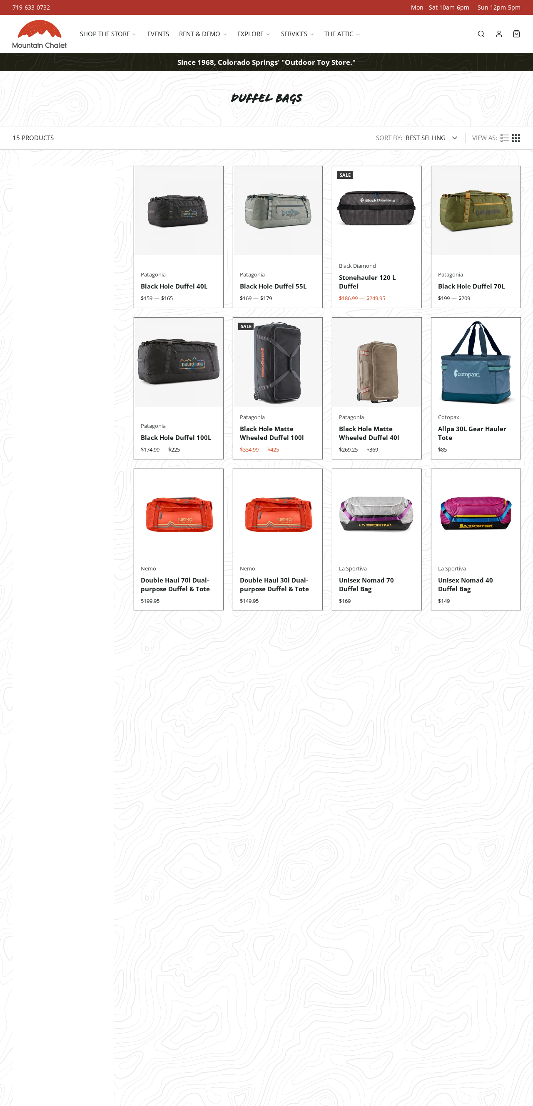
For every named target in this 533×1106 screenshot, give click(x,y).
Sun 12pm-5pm (499, 7)
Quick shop (178, 239)
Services (294, 34)
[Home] (39, 34)
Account (499, 34)
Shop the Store (105, 34)
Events (158, 34)
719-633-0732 (31, 7)
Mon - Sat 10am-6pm (440, 7)
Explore (250, 34)
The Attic (338, 34)
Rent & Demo (199, 34)
